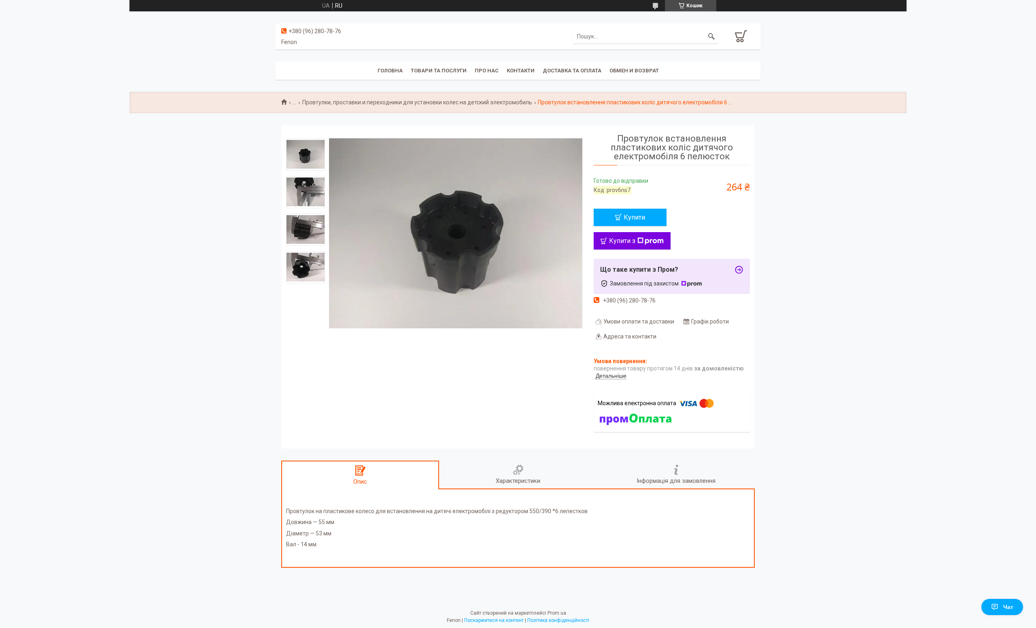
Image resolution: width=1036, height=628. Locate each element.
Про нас (487, 71)
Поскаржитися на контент (494, 620)
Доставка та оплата (572, 71)
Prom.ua (557, 613)
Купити (634, 217)
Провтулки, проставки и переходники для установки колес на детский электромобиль (417, 102)
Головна (390, 71)
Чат (1008, 607)
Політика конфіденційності (558, 620)
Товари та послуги (439, 71)
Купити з (622, 241)
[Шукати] (711, 36)
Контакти (521, 71)
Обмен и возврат (634, 71)
